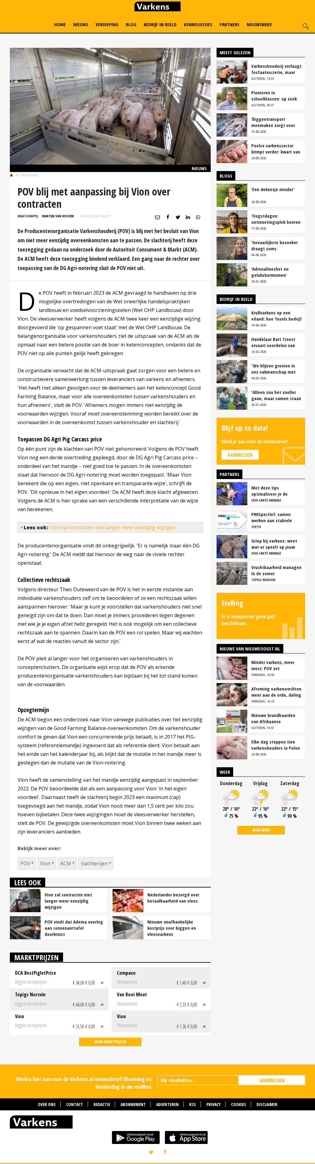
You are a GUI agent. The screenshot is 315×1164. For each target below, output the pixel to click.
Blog (131, 24)
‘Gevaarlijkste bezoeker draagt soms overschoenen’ (274, 245)
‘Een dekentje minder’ (272, 189)
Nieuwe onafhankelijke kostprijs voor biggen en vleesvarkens (171, 928)
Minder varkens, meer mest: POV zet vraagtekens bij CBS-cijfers (272, 665)
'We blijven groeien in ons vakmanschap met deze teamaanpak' (273, 369)
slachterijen (94, 863)
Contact (74, 1104)
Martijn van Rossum (58, 216)
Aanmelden (240, 455)
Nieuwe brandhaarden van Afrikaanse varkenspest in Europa (273, 718)
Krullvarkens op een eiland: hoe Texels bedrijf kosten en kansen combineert (276, 315)
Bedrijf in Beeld (160, 24)
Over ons (47, 1104)
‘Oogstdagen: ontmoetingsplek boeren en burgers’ (276, 219)
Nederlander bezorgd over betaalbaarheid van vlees (173, 897)
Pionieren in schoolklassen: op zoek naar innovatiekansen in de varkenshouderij (275, 95)
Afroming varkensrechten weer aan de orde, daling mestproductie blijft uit (276, 692)
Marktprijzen (36, 957)
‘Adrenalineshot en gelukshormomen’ (270, 272)
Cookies (238, 1104)
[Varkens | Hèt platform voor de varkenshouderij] (157, 7)
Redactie (102, 1104)
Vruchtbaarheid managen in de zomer (276, 570)
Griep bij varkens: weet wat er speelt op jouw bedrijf (274, 544)
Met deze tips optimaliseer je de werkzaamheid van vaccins (270, 491)
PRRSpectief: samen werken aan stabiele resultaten (271, 517)
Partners (229, 24)
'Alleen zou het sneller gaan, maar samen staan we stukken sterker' (276, 395)
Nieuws (80, 24)
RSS (192, 1104)
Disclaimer (267, 1104)
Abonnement (133, 1104)
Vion (45, 863)
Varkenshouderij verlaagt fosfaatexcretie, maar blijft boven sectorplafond (276, 69)
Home (60, 24)
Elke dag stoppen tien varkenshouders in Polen (275, 745)
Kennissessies (198, 24)
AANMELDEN (272, 1080)
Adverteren (167, 1104)
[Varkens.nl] (157, 1123)
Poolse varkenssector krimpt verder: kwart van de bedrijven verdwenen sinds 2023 (275, 148)
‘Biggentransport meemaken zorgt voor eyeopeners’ (273, 122)
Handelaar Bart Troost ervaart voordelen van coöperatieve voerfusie (274, 342)
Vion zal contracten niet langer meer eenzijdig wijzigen (112, 527)
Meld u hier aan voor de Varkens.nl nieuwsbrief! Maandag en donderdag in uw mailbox (84, 1082)
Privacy (213, 1104)
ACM (65, 863)
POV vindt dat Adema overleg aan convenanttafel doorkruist (74, 928)
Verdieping (107, 24)
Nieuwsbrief (259, 24)
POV (25, 863)
